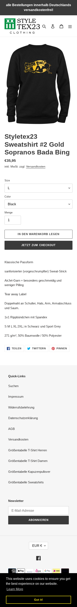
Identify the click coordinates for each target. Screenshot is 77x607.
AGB (11, 429)
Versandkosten (35, 166)
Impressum (16, 396)
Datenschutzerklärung (23, 418)
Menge (9, 212)
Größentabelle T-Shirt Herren (27, 450)
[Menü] (70, 26)
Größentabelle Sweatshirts (26, 482)
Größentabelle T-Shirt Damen (27, 461)
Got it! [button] (38, 599)
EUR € (37, 545)
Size (7, 180)
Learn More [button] (15, 589)
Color (8, 196)
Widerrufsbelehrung (21, 407)
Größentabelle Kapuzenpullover (29, 471)
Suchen (13, 386)
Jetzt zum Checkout (38, 245)
